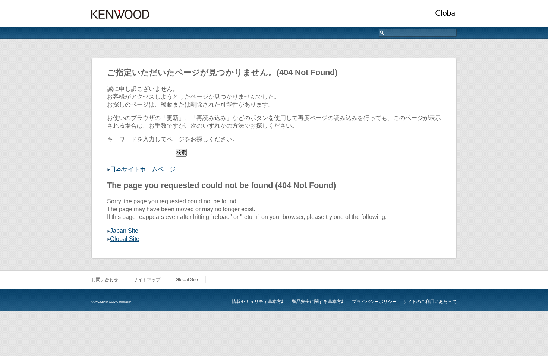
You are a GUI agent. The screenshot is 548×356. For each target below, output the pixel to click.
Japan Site (124, 231)
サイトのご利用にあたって (430, 301)
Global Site (124, 239)
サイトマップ (146, 279)
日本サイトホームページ (143, 169)
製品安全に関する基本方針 (319, 301)
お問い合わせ (104, 279)
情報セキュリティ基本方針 (259, 301)
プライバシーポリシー (374, 301)
